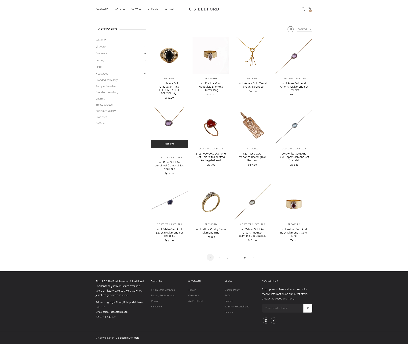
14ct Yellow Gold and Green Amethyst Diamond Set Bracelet (252, 232)
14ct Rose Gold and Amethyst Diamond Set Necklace (169, 165)
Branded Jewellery (107, 80)
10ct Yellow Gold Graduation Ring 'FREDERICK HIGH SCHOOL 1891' (169, 88)
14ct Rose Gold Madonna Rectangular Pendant (252, 157)
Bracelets (101, 53)
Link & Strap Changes (163, 290)
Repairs (155, 301)
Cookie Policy (232, 290)
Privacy (229, 301)
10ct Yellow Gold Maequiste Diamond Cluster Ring (211, 87)
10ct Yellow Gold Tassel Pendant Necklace (252, 85)
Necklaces (102, 73)
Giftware (101, 46)
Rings (99, 66)
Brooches (101, 117)
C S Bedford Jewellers (127, 338)
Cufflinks (101, 123)
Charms (100, 98)
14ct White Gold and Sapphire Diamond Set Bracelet (169, 232)
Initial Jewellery (104, 104)
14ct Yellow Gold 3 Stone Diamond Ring (211, 231)
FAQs (228, 295)
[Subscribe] (307, 308)
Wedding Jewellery (107, 92)
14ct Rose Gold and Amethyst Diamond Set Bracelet (294, 87)
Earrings (101, 60)
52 (245, 257)
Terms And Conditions (237, 306)
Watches (101, 39)
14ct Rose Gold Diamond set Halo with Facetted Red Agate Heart (211, 157)
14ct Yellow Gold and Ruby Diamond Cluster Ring (294, 232)
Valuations (156, 306)
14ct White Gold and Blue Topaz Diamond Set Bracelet (294, 157)
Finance (229, 312)
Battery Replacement (163, 295)
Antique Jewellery (106, 86)
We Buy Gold (195, 301)
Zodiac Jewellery (106, 110)
